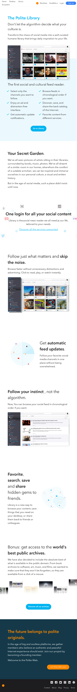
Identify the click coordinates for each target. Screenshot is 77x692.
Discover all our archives (38, 607)
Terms (73, 688)
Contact (47, 688)
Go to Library (38, 128)
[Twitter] (60, 683)
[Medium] (52, 683)
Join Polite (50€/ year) (58, 667)
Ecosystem (6, 5)
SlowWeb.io (53, 3)
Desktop (12, 1)
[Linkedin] (69, 683)
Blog (60, 688)
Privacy (66, 688)
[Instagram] (65, 683)
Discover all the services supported (38, 229)
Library (20, 1)
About (54, 688)
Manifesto (43, 3)
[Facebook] (56, 683)
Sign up (71, 3)
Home (4, 1)
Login (62, 3)
